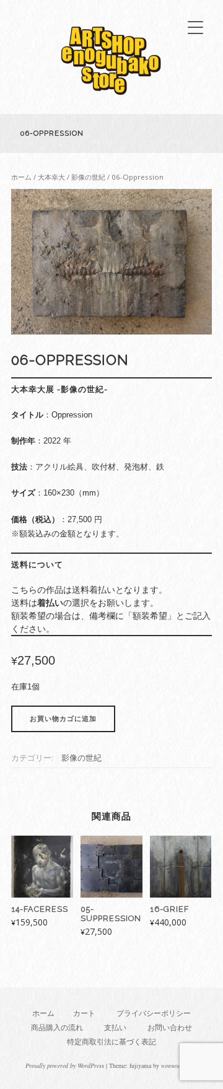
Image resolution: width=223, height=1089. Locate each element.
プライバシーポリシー (153, 1013)
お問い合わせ (169, 1027)
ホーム (21, 177)
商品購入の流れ (57, 1027)
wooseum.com (178, 1065)
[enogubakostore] (111, 98)
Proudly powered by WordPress (64, 1065)
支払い (115, 1027)
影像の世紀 (88, 177)
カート (84, 1013)
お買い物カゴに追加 (63, 719)
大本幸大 (51, 177)
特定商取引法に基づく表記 (111, 1041)
